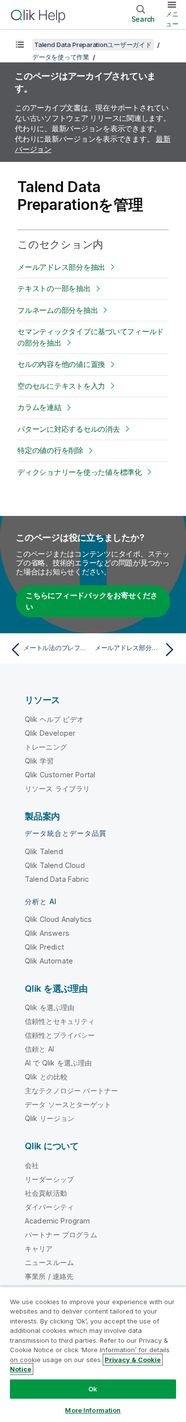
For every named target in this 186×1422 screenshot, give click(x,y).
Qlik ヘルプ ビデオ (54, 719)
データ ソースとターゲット (68, 1104)
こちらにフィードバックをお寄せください (92, 601)
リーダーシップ (49, 1179)
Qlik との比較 (46, 1076)
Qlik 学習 (39, 761)
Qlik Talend (44, 851)
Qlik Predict (44, 947)
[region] (93, 1354)
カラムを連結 (39, 407)
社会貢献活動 (46, 1193)
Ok (92, 1389)
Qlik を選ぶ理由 (50, 1007)
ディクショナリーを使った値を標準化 (79, 472)
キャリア (39, 1248)
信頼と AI (39, 1049)
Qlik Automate (49, 961)
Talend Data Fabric (57, 879)
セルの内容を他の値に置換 (61, 364)
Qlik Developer (50, 733)
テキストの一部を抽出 (54, 288)
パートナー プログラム (61, 1234)
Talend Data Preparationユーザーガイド (93, 45)
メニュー (172, 19)
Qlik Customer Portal (60, 774)
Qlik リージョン (50, 1118)
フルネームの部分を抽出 (57, 310)
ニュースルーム (49, 1262)
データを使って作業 (60, 57)
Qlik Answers (47, 933)
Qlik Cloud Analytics (58, 919)
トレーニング (46, 747)
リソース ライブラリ (57, 788)
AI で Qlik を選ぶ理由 (58, 1063)
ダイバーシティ (49, 1207)
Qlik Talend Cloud (55, 865)
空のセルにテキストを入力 (61, 386)
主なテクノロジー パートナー (71, 1090)
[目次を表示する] (19, 44)
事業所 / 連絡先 (49, 1276)
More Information (93, 1410)
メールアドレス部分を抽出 (61, 267)
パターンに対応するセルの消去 (68, 429)
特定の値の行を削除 (50, 450)
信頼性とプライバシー (60, 1035)
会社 (32, 1165)
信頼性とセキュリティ (60, 1021)
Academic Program (57, 1221)
